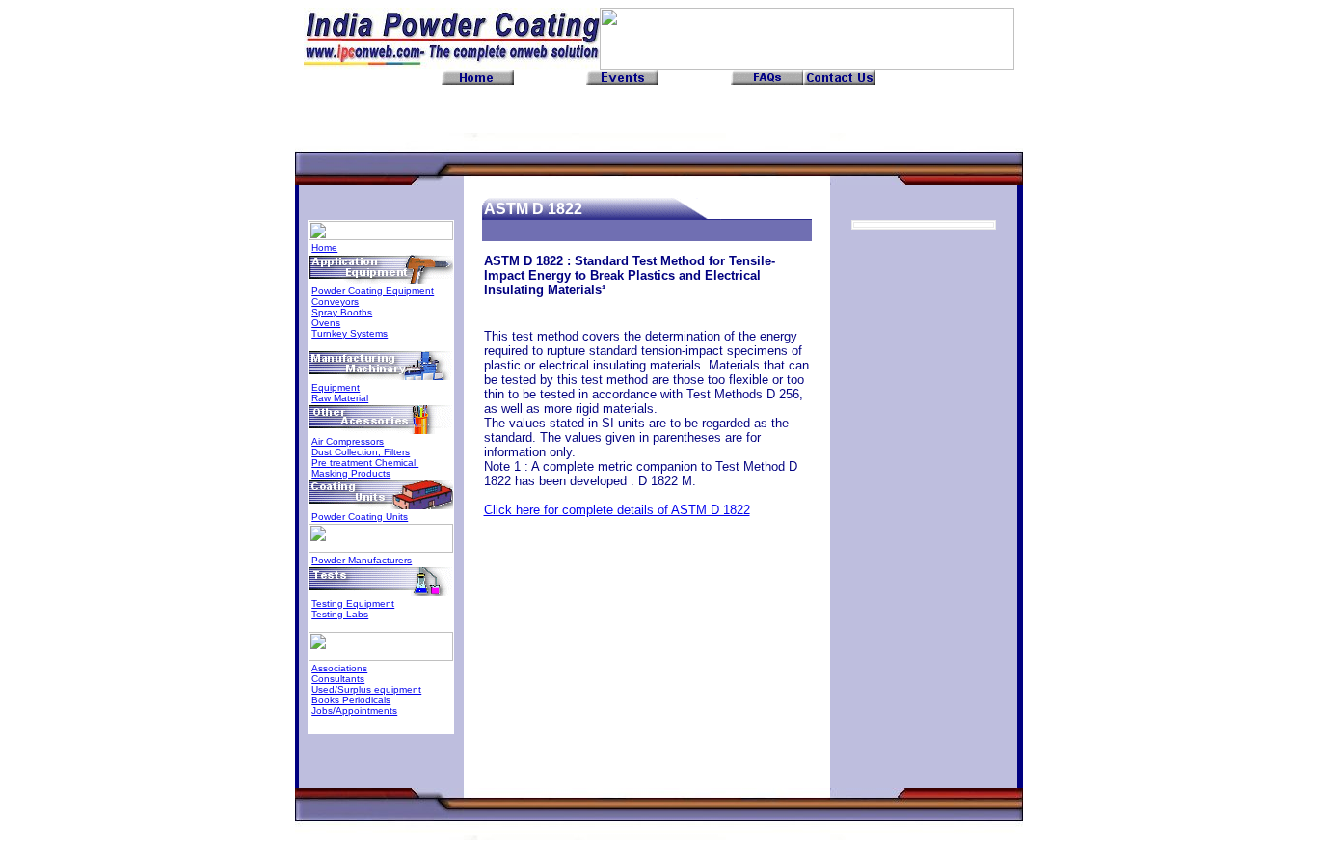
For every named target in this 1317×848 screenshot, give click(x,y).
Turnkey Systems (349, 333)
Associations (339, 668)
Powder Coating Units (359, 516)
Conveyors (335, 301)
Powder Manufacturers (361, 560)
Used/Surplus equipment (366, 689)
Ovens (325, 322)
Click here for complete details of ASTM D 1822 (617, 510)
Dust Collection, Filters (360, 452)
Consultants (337, 678)
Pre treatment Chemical (364, 462)
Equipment (335, 387)
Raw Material (339, 398)
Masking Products (350, 473)
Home (324, 247)
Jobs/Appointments (354, 710)
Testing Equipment (352, 603)
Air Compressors (347, 441)
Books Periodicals (350, 700)
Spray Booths (341, 312)
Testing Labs (339, 614)
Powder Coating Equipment (372, 291)
